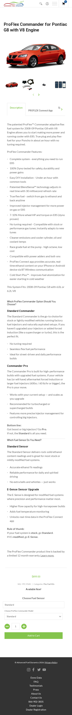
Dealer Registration (36, 709)
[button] (41, 3)
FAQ (36, 681)
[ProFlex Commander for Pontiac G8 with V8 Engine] (11, 84)
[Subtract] (7, 626)
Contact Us (36, 697)
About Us (36, 693)
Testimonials (36, 685)
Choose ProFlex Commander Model (19, 611)
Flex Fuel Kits (49, 584)
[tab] (16, 109)
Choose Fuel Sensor (33, 598)
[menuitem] (41, 3)
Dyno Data (36, 677)
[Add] (24, 626)
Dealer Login (36, 705)
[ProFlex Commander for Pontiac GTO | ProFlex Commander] (44, 84)
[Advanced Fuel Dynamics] (14, 3)
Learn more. (47, 555)
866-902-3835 (36, 701)
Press (36, 689)
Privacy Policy (51, 662)
